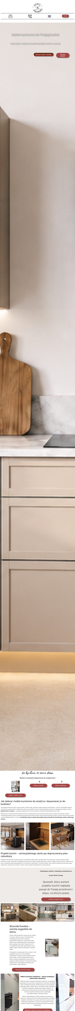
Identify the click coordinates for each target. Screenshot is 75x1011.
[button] (49, 16)
